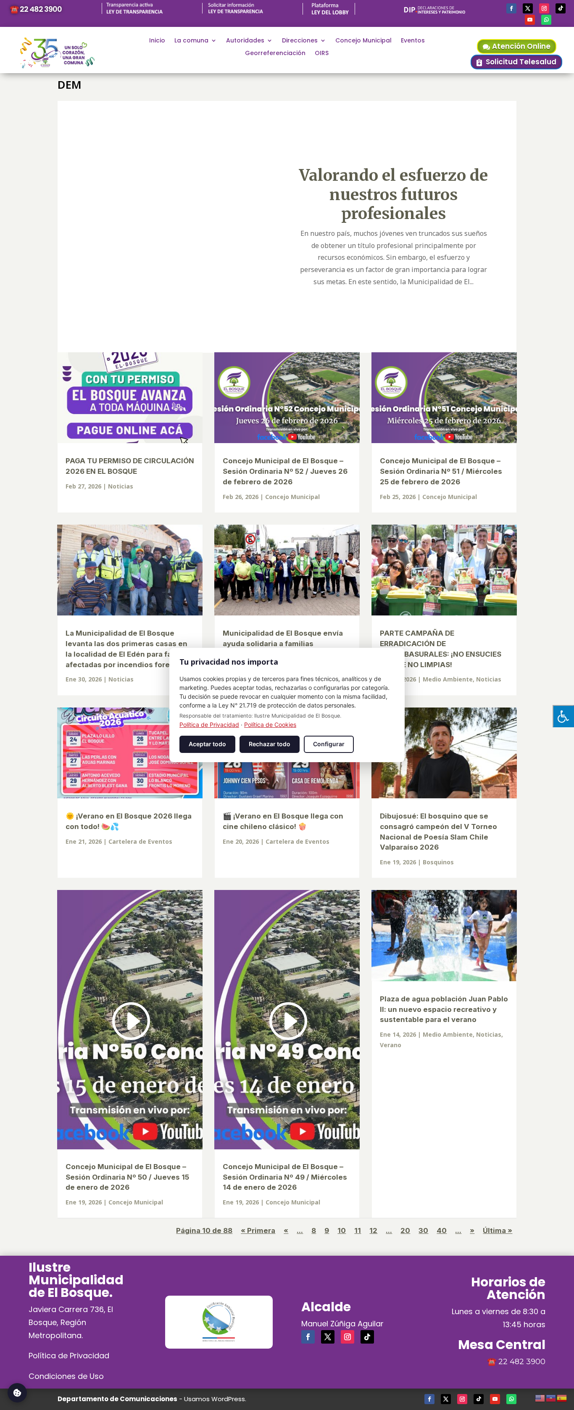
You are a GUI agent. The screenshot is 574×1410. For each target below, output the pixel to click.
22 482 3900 (521, 1361)
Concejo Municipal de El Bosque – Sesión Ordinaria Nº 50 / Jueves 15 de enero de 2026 (127, 1177)
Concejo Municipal (363, 41)
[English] (540, 1397)
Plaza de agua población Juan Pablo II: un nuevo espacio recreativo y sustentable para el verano (444, 1009)
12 (373, 1230)
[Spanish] (562, 1397)
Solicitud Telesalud (521, 62)
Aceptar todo (207, 743)
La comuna (191, 41)
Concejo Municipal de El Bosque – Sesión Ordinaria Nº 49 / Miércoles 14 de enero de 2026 (285, 1177)
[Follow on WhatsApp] (546, 20)
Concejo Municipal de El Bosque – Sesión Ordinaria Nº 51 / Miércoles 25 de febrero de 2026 (441, 471)
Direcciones (300, 41)
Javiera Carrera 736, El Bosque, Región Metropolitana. (71, 1322)
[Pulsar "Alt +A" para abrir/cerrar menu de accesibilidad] (563, 716)
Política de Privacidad (69, 1355)
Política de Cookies (270, 724)
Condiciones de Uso (66, 1376)
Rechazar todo (269, 743)
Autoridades (245, 41)
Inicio (157, 41)
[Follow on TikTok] (561, 8)
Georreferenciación (275, 53)
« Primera (258, 1230)
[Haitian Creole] (551, 1397)
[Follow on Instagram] (544, 8)
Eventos (413, 41)
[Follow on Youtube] (530, 20)
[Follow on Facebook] (511, 8)
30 (423, 1230)
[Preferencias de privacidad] (17, 1392)
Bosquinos (438, 862)
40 (442, 1230)
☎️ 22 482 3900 (36, 9)
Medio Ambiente (448, 679)
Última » (497, 1230)
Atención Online (521, 46)
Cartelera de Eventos (140, 841)
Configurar (329, 743)
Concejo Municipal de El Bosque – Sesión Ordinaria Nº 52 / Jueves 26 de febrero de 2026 (285, 471)
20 (405, 1230)
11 (357, 1230)
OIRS (322, 53)
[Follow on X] (528, 8)
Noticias (120, 486)
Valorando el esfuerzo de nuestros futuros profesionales (393, 194)
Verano (390, 1045)
